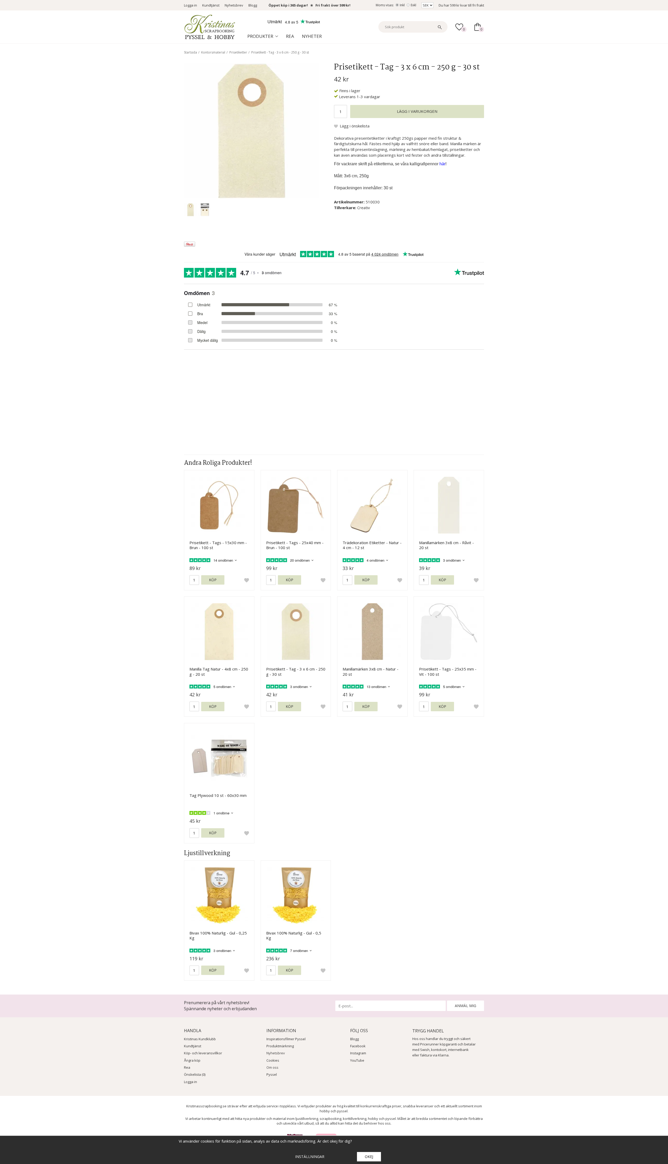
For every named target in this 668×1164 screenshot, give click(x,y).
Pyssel (271, 1074)
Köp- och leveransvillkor (203, 1053)
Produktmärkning (280, 1046)
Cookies (272, 1060)
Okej (369, 1156)
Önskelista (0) (194, 1074)
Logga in (190, 5)
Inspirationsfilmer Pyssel (286, 1039)
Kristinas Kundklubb (200, 1039)
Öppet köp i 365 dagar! (288, 5)
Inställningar (309, 1156)
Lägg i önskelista (354, 125)
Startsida (190, 52)
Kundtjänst (210, 5)
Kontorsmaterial (213, 52)
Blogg (252, 5)
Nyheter (312, 36)
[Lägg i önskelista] (246, 580)
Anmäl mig (465, 1005)
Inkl (402, 5)
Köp (213, 579)
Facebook (358, 1046)
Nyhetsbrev (234, 5)
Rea (290, 36)
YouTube (357, 1060)
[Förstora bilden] (251, 130)
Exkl (413, 5)
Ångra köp (192, 1060)
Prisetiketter (238, 52)
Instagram (358, 1053)
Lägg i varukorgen (417, 111)
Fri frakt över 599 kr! (332, 5)
